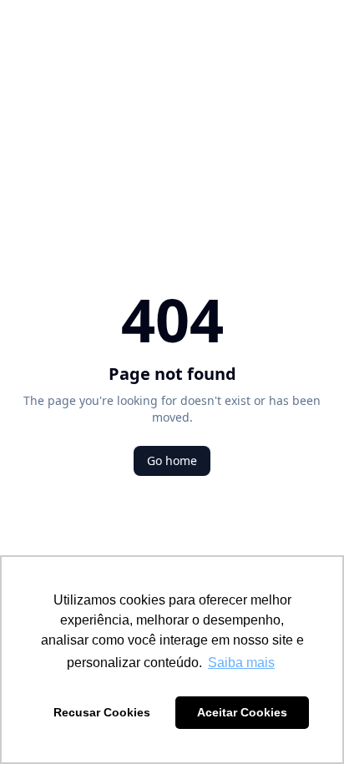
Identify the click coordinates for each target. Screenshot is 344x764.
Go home (172, 460)
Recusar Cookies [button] (101, 712)
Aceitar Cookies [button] (242, 712)
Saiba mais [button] (241, 662)
